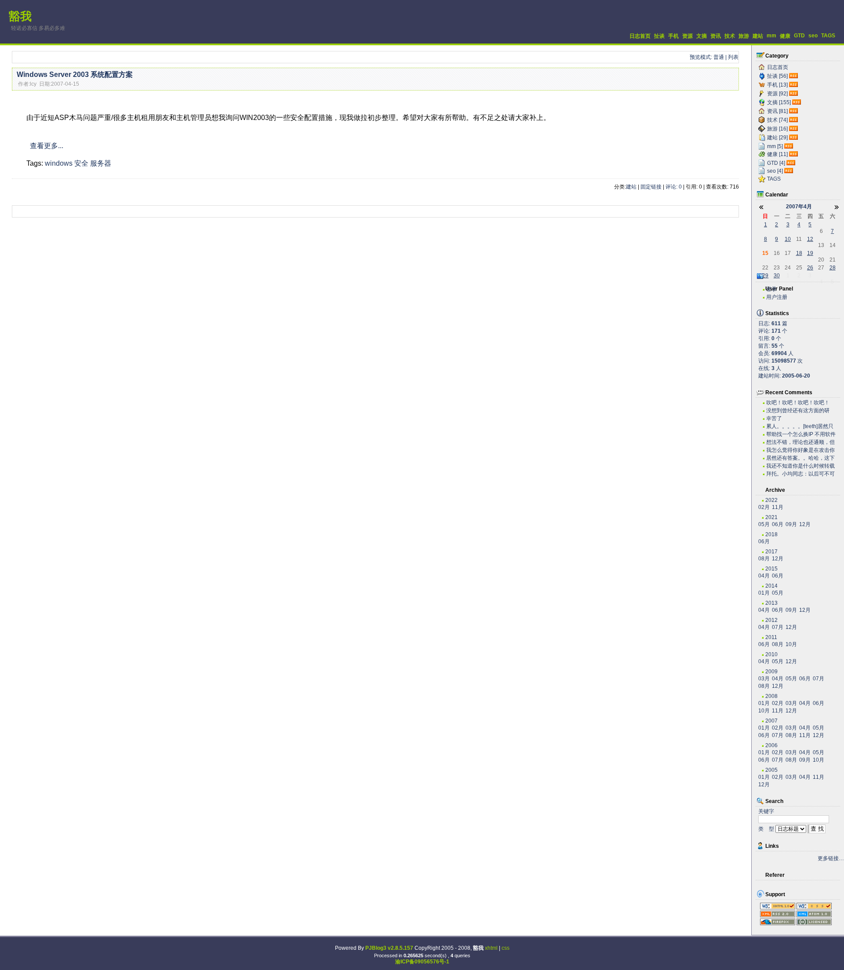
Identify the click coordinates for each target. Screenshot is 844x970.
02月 (764, 507)
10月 (791, 644)
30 (777, 275)
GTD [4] (776, 163)
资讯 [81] (777, 111)
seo (813, 36)
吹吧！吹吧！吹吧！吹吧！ (797, 403)
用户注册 (776, 297)
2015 (771, 569)
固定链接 (651, 187)
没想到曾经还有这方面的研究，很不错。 (797, 410)
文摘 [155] (779, 102)
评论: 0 (674, 187)
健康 (785, 36)
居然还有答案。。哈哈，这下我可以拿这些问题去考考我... (800, 458)
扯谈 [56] (777, 76)
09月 (791, 524)
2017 (771, 552)
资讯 (715, 36)
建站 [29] (777, 137)
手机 (673, 36)
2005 (771, 770)
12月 (805, 524)
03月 (764, 679)
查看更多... (46, 145)
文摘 (701, 36)
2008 (771, 696)
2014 (771, 586)
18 (799, 253)
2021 (771, 517)
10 (788, 239)
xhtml (491, 948)
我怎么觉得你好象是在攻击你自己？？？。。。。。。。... (800, 450)
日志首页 (640, 36)
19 (810, 253)
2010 (771, 654)
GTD (799, 36)
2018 (771, 534)
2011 (771, 637)
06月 (777, 524)
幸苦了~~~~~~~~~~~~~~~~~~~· (796, 418)
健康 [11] (777, 154)
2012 (771, 620)
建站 (758, 36)
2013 (771, 603)
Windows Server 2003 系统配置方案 (75, 74)
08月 (764, 559)
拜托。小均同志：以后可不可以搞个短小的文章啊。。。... (800, 474)
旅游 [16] (777, 129)
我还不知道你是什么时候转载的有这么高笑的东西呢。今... (800, 466)
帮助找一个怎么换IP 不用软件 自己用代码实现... (801, 434)
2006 (771, 745)
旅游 (743, 36)
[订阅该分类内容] (794, 76)
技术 (729, 36)
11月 (777, 507)
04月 (764, 576)
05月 (764, 524)
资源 (687, 36)
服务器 (100, 163)
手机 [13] (777, 85)
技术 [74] (777, 120)
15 (765, 253)
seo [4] (775, 171)
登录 (771, 289)
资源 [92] (777, 94)
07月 (777, 627)
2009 (771, 671)
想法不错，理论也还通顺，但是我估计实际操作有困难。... (800, 442)
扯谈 (659, 36)
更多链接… (831, 858)
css (505, 948)
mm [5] (775, 146)
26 (810, 268)
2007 (771, 721)
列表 (733, 57)
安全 (81, 163)
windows (59, 163)
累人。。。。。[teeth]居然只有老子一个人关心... (799, 426)
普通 (718, 57)
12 (810, 239)
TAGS (828, 36)
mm (771, 36)
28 (832, 268)
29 (765, 275)
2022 (771, 500)
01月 (764, 593)
